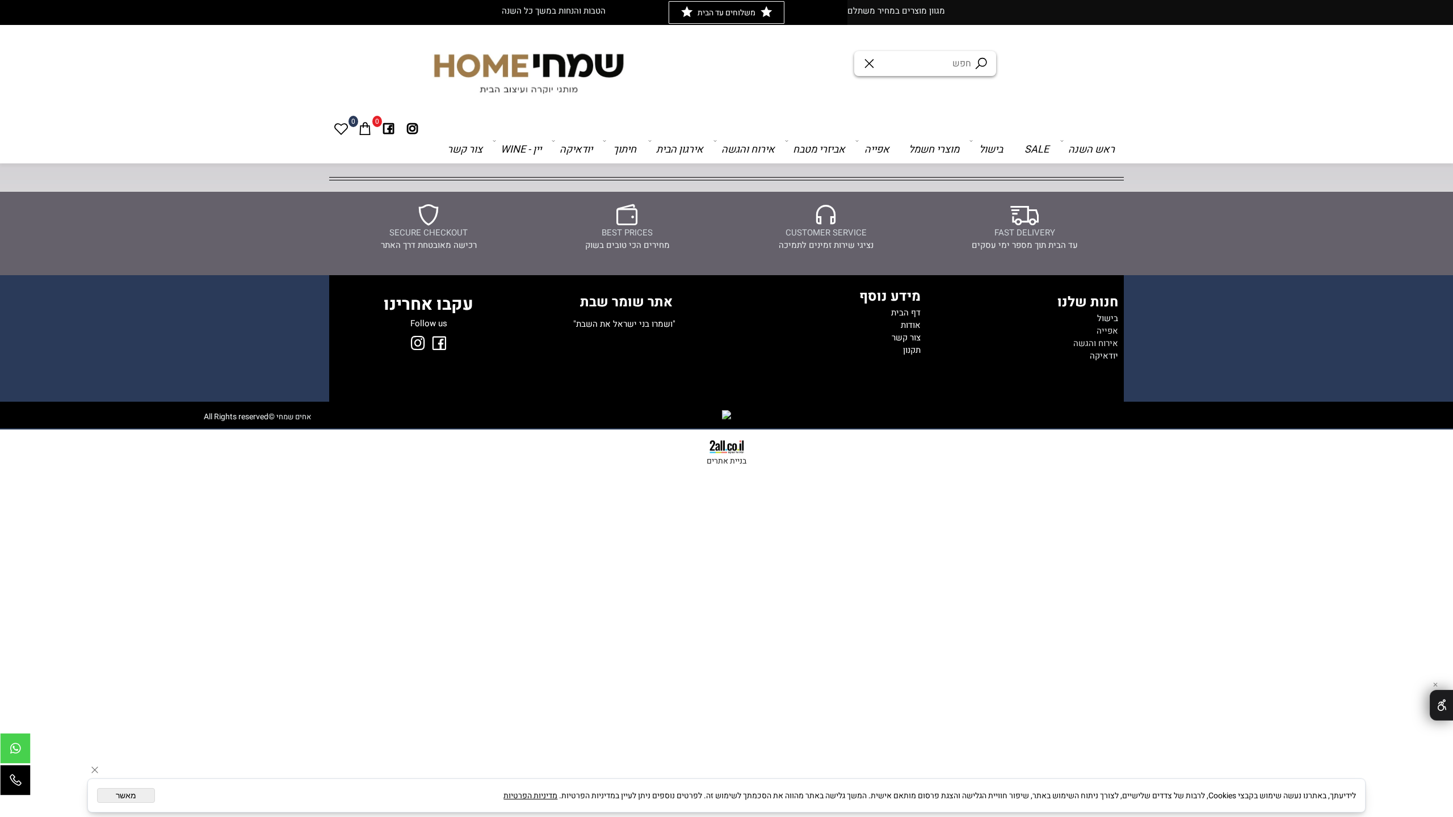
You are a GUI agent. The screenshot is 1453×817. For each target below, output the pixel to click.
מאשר (126, 795)
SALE (1036, 149)
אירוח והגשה (748, 149)
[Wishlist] (341, 128)
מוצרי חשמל (934, 149)
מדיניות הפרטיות (530, 796)
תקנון (912, 350)
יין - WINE (521, 149)
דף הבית (906, 312)
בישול (991, 149)
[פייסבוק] (389, 128)
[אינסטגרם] (412, 128)
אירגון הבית (679, 149)
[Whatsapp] (15, 751)
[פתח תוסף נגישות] (1441, 705)
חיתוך (624, 149)
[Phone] (15, 783)
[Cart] (365, 128)
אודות (911, 325)
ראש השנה (1091, 149)
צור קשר (464, 149)
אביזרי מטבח (819, 149)
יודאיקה (576, 149)
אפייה (876, 149)
